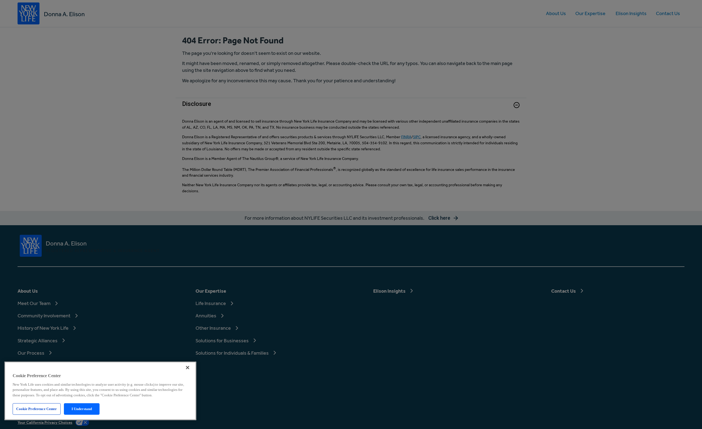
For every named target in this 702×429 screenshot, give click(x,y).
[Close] (188, 368)
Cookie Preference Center (36, 409)
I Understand (82, 409)
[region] (100, 391)
